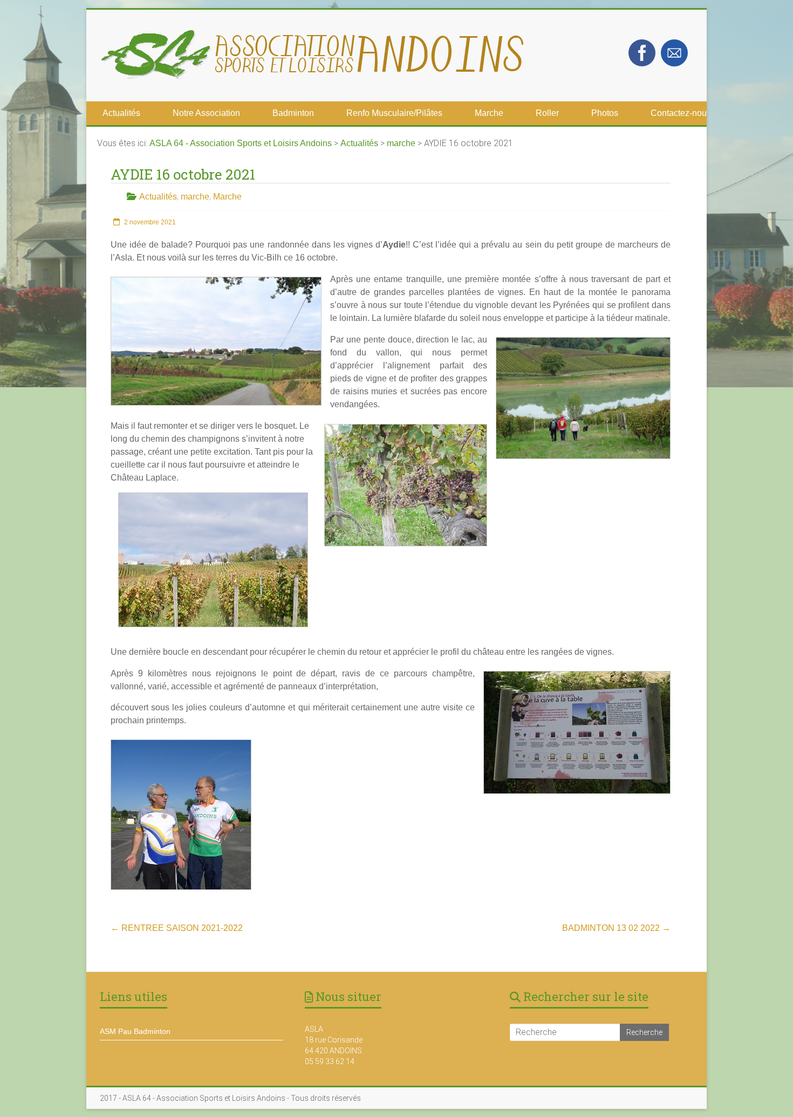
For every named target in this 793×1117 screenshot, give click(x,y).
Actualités (121, 113)
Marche (489, 113)
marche (195, 196)
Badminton (293, 113)
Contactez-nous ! (683, 113)
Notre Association (206, 113)
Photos (604, 113)
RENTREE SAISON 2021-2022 (177, 928)
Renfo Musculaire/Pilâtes (394, 113)
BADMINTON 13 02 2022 (616, 928)
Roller (547, 113)
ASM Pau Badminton (135, 1031)
